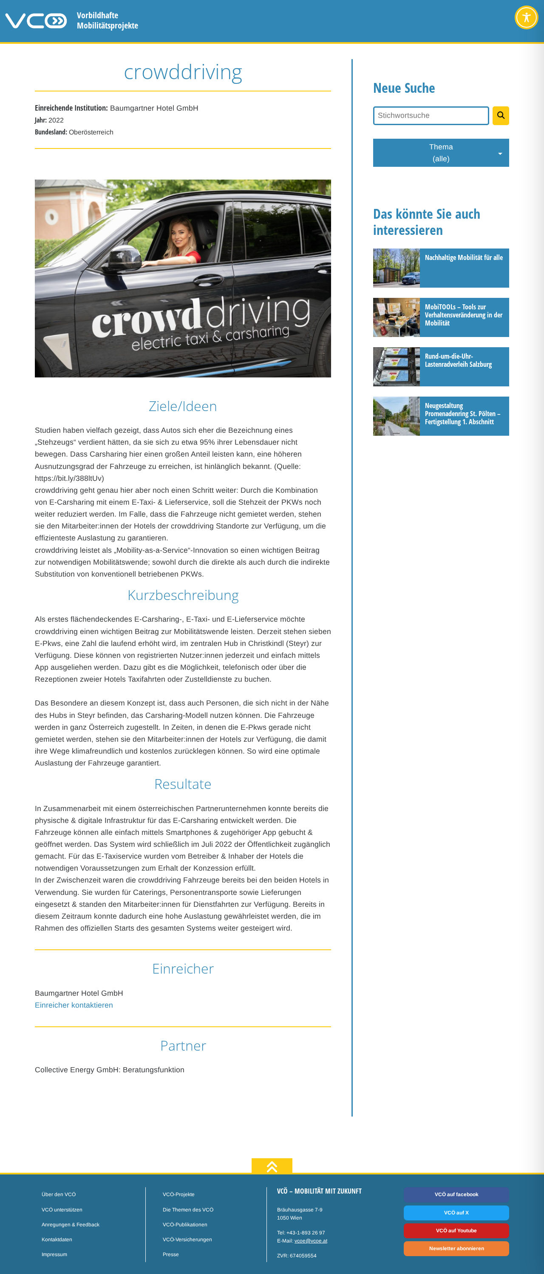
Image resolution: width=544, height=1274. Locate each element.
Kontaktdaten (57, 1240)
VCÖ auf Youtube (456, 1231)
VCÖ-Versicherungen (187, 1240)
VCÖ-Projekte (179, 1194)
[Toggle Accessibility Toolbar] (527, 17)
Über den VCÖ (59, 1194)
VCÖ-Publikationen (185, 1225)
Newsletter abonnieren (456, 1248)
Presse (171, 1254)
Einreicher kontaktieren (74, 1005)
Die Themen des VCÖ (188, 1210)
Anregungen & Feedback (70, 1225)
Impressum (54, 1254)
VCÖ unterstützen (62, 1210)
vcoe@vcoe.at (311, 1241)
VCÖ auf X (456, 1213)
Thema (441, 153)
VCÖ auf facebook (457, 1194)
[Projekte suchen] (501, 115)
